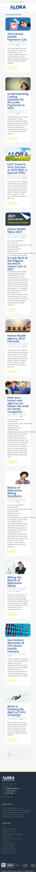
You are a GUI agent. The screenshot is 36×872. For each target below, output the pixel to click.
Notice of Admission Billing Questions (14, 492)
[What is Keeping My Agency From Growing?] (18, 696)
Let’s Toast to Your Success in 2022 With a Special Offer (17, 168)
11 (14, 758)
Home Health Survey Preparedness (12, 834)
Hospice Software (7, 836)
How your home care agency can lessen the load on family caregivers (18, 405)
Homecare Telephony (8, 846)
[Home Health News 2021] (18, 219)
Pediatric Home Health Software (11, 839)
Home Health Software (9, 829)
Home (4, 827)
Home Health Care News (13, 43)
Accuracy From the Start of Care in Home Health (16, 810)
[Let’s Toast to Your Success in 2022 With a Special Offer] (18, 154)
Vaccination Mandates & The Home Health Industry (15, 645)
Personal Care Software (9, 850)
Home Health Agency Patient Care (12, 808)
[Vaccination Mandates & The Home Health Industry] (18, 630)
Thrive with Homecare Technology (16, 43)
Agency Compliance (13, 41)
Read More (12, 68)
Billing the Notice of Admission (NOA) (14, 581)
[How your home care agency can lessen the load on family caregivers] (18, 387)
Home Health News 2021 (16, 230)
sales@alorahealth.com (12, 788)
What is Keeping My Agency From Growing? (16, 710)
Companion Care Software (10, 853)
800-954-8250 (18, 1)
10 (9, 758)
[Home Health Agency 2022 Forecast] (18, 325)
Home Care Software (8, 832)
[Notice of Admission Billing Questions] (18, 477)
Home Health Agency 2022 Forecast (16, 338)
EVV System (5, 841)
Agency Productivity (23, 41)
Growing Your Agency (12, 176)
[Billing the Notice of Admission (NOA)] (18, 567)
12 (18, 758)
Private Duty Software (8, 848)
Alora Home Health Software (14, 178)
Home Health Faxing (8, 843)
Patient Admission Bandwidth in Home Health (15, 812)
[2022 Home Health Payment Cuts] (18, 24)
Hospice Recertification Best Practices (13, 814)
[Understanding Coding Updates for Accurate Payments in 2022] (18, 83)
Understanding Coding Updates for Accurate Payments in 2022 (17, 101)
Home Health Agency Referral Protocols (13, 817)
